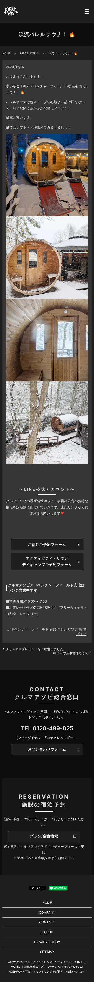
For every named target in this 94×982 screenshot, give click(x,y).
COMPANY (47, 912)
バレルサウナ (67, 629)
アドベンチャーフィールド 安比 (32, 629)
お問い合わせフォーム (47, 749)
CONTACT (47, 922)
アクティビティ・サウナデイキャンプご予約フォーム (47, 561)
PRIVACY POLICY (47, 942)
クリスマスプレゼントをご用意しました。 (36, 649)
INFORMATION (29, 53)
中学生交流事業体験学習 (70, 653)
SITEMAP (47, 952)
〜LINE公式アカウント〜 (47, 489)
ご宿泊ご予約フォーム (47, 544)
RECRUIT (47, 932)
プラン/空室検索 (44, 836)
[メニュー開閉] (87, 11)
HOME (6, 53)
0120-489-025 (53, 728)
